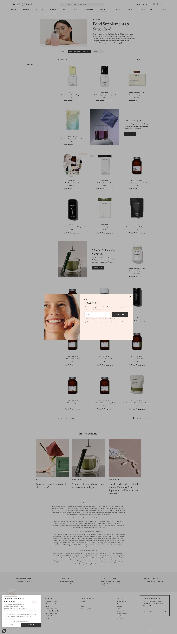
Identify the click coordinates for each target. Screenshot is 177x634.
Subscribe (120, 314)
